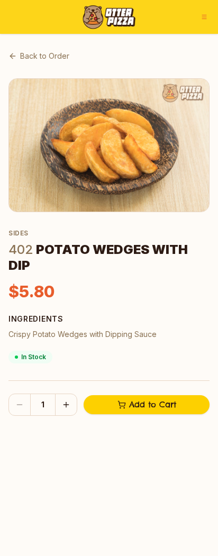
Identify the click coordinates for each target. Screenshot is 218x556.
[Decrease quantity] (19, 404)
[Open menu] (204, 17)
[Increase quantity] (66, 404)
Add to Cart (152, 404)
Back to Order (44, 55)
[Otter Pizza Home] (109, 17)
